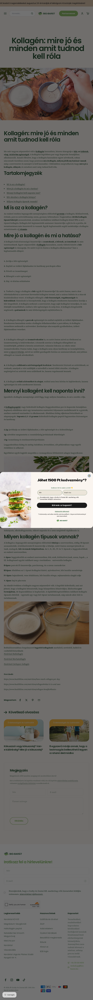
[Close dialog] (89, 475)
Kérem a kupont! (62, 505)
